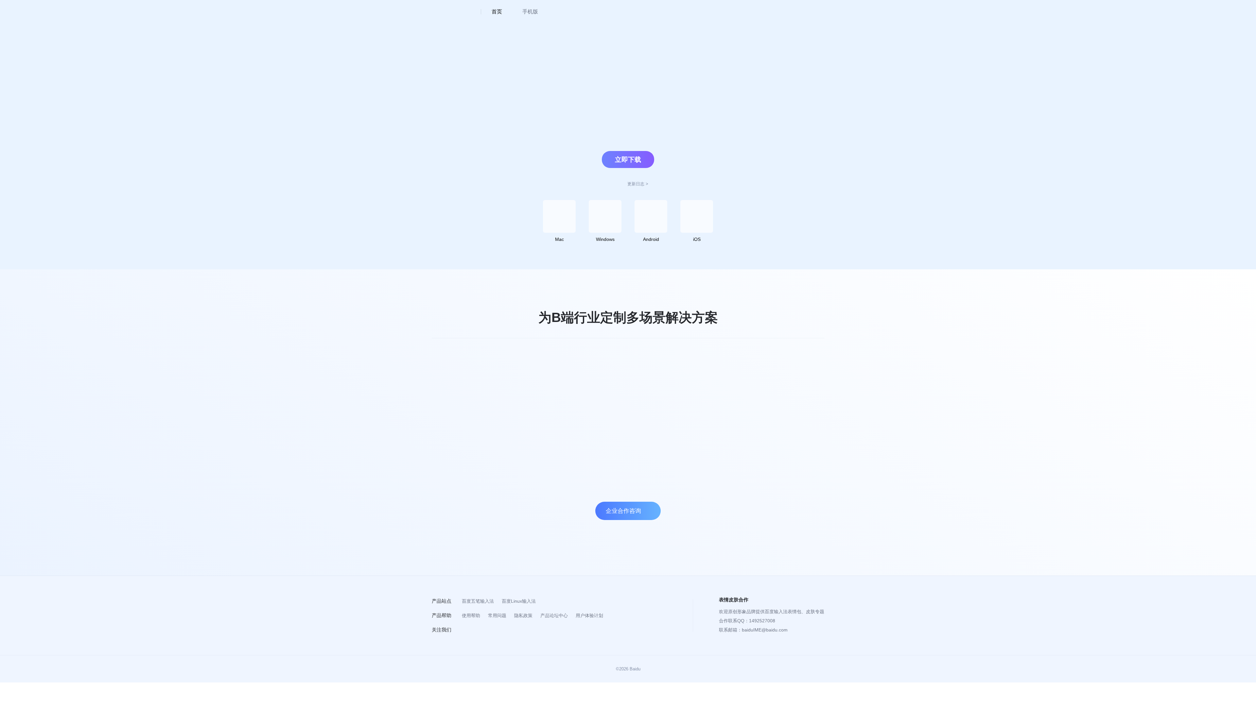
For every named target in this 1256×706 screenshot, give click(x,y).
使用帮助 (471, 615)
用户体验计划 (589, 615)
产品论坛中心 (554, 615)
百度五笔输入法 (478, 601)
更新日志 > (637, 183)
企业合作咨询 (623, 511)
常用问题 (497, 615)
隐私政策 (523, 615)
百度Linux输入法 (519, 601)
